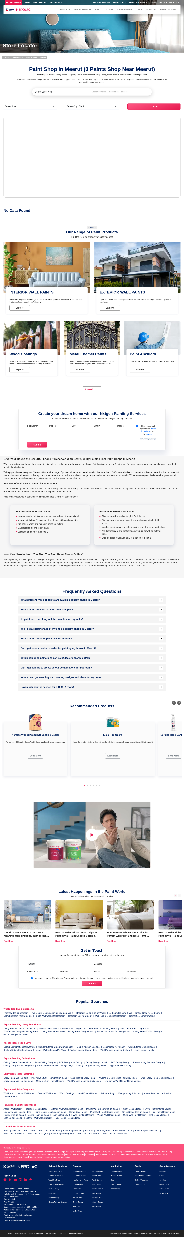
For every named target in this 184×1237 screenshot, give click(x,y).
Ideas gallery (115, 1189)
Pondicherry (125, 1154)
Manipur (68, 1154)
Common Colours (79, 1175)
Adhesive (167, 1093)
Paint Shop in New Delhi (147, 1130)
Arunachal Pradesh (149, 1152)
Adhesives (52, 1193)
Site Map (63, 1234)
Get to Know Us (137, 2)
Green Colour (78, 1202)
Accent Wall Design (13, 1109)
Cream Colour (97, 1202)
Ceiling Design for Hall (96, 1062)
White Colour (97, 1180)
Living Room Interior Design (158, 1109)
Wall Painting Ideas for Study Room (84, 1081)
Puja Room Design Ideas (163, 1112)
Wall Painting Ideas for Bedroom (144, 1013)
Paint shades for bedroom (16, 1013)
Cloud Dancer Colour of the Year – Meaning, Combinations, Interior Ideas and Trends (26, 936)
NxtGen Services (82, 9)
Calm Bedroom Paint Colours (18, 1016)
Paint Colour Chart (61, 1115)
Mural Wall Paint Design (135, 1115)
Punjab (103, 1152)
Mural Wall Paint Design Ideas (105, 1112)
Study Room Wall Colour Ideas (18, 1081)
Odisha (39, 1157)
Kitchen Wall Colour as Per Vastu (51, 1050)
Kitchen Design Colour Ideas (83, 1050)
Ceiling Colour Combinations (17, 1062)
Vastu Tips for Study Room (83, 1078)
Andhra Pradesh (128, 1152)
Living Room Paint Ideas (53, 1031)
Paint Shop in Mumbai (49, 1130)
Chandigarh (89, 1154)
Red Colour (77, 1189)
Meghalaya (42, 1154)
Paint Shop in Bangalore (63, 1133)
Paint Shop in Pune (72, 1130)
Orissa (119, 1152)
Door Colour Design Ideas (67, 1118)
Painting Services (12, 1130)
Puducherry (48, 1157)
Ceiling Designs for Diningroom (19, 1065)
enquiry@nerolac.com (20, 1220)
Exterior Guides (116, 1175)
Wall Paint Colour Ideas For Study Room (118, 1078)
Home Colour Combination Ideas (50, 1112)
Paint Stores (30, 1130)
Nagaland (80, 1154)
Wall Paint (9, 1093)
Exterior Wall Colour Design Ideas (67, 1109)
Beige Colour (97, 1175)
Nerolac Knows (140, 1171)
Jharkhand (48, 1152)
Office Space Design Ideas (135, 1112)
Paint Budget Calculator (143, 1175)
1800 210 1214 (31, 1210)
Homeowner (13, 2)
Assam (25, 1154)
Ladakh (164, 1154)
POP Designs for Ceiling (70, 1062)
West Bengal (69, 1152)
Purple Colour (97, 1189)
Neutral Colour (97, 1171)
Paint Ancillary (108, 1093)
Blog (97, 9)
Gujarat (138, 1152)
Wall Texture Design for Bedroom (110, 1016)
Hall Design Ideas (158, 1115)
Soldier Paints (124, 9)
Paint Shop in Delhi (122, 1130)
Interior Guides (116, 1171)
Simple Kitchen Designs (88, 1047)
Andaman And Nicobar (61, 1157)
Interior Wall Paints (25, 1093)
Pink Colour (96, 1184)
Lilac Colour (96, 1193)
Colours (108, 9)
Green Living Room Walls (16, 1034)
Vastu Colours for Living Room (134, 1028)
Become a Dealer (101, 2)
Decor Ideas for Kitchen (114, 1047)
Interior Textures (151, 1093)
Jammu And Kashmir (21, 1152)
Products (65, 9)
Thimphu (32, 1157)
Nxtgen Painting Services (57, 1202)
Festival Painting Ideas (38, 1115)
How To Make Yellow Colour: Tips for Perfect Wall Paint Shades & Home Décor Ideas (76, 936)
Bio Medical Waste (76, 1234)
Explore (20, 308)
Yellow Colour (78, 1198)
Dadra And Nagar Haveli (13, 1157)
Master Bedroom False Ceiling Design (55, 1065)
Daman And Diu (113, 1154)
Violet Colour (77, 1211)
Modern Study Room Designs (50, 1081)
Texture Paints (10, 1096)
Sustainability (164, 1193)
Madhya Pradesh (36, 1152)
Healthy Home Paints (80, 1180)
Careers (162, 1175)
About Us (162, 1171)
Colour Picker (140, 1184)
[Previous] (174, 703)
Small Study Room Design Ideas (156, 1078)
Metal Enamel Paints (88, 1093)
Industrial (39, 2)
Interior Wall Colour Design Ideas (102, 1109)
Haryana (61, 1154)
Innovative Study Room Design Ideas (49, 1078)
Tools (139, 9)
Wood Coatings (67, 1093)
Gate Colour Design (13, 1118)
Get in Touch (119, 2)
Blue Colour (77, 1206)
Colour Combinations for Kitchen (19, 1047)
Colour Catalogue (79, 1171)
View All (89, 389)
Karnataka (18, 1154)
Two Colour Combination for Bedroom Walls (52, 1013)
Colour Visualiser (141, 1180)
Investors (162, 1180)
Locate (153, 106)
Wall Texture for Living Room (103, 1028)
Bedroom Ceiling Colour (79, 1016)
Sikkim (104, 1154)
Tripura (98, 1154)
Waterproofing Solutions (129, 1093)
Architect (56, 2)
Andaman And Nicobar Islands (142, 1154)
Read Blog (8, 941)
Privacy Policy (20, 1234)
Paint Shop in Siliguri (37, 1133)
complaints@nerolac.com (22, 1215)
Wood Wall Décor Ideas (108, 1115)
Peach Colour (97, 1198)
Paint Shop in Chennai (89, 1133)
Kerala (97, 1152)
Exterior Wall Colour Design (39, 1118)
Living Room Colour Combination (19, 1028)
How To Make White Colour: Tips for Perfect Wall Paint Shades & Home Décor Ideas (127, 936)
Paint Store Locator (102, 563)
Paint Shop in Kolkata (14, 1133)
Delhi (6, 1152)
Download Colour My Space (164, 2)
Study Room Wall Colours (16, 1078)
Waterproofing (53, 1198)
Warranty (151, 9)
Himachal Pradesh (164, 1152)
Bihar (11, 1152)
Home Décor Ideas (78, 1112)
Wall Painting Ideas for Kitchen (115, 1050)
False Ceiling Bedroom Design (148, 1062)
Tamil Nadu (79, 1152)
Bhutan (25, 1157)
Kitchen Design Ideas (131, 1109)
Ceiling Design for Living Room (91, 1065)
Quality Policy (51, 1234)
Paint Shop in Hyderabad (115, 1133)
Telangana (111, 1152)
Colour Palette (78, 1184)
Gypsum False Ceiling (120, 1065)
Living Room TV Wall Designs (147, 1031)
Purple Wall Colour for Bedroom (50, 1016)
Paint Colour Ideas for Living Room (113, 1031)
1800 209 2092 (20, 1204)
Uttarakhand (8, 1154)
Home (6, 57)
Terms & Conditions (36, 1234)
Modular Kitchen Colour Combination (55, 1047)
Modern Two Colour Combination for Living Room (62, 1028)
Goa (74, 1154)
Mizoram (157, 1154)
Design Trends (116, 1184)
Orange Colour (78, 1193)
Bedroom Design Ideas (36, 1109)
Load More (35, 756)
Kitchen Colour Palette (144, 1050)
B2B (27, 2)
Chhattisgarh (52, 1154)
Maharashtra (89, 1152)
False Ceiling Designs (45, 1062)
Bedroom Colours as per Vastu (91, 1013)
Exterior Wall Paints (47, 1093)
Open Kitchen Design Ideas (141, 1047)
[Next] (179, 703)
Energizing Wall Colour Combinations (122, 1081)
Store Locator (168, 9)
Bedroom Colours (117, 1013)
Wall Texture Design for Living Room (21, 1031)
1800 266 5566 (32, 1207)
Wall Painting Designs (84, 1115)
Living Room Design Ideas (80, 1031)
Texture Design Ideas (14, 1115)
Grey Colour (96, 1206)
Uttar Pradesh (31, 57)
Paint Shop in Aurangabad (97, 1130)
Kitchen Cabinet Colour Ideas (18, 1050)
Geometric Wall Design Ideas (18, 1112)
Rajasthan (33, 1154)
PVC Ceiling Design (120, 1062)
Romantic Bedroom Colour (142, 1016)
